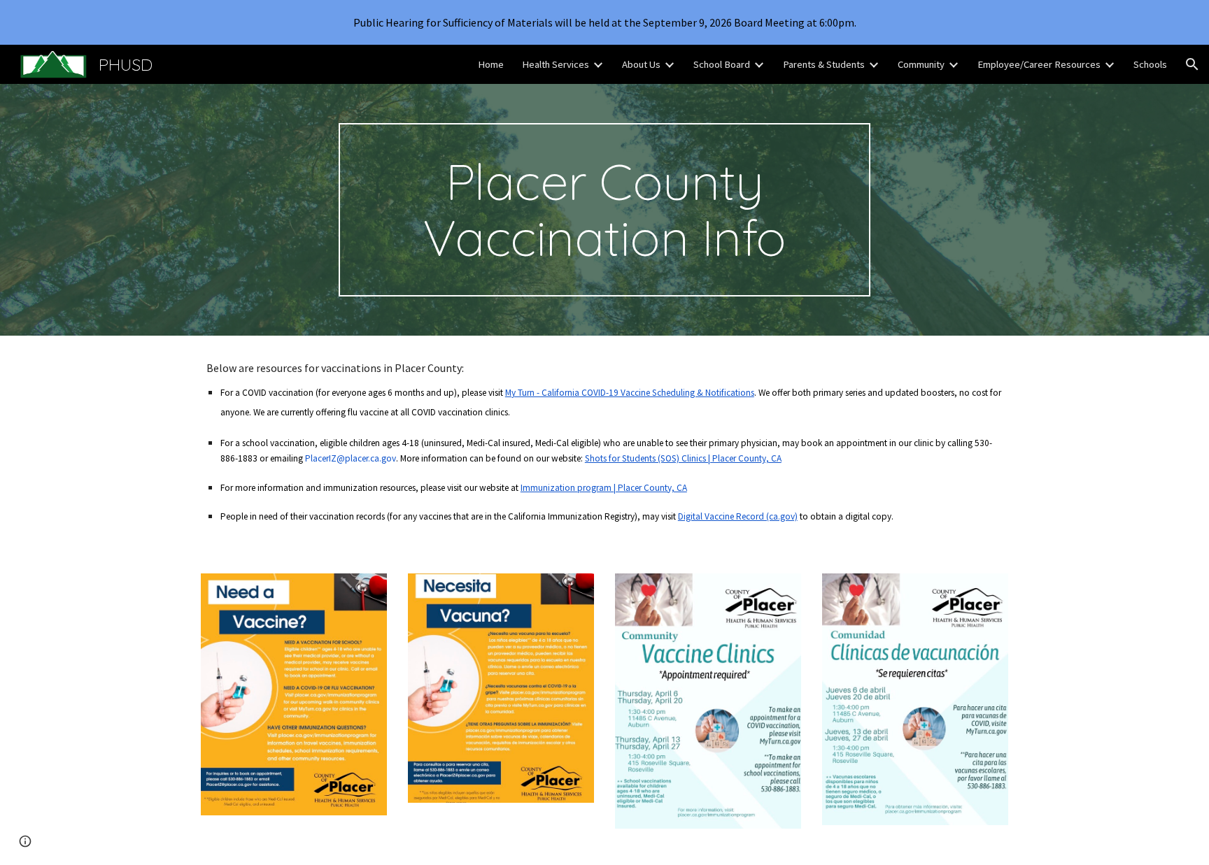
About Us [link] (641, 64)
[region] (604, 22)
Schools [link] (1150, 64)
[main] (604, 209)
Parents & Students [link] (824, 64)
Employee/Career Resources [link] (1039, 64)
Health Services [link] (555, 64)
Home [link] (491, 64)
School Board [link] (721, 64)
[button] (1192, 64)
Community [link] (921, 64)
